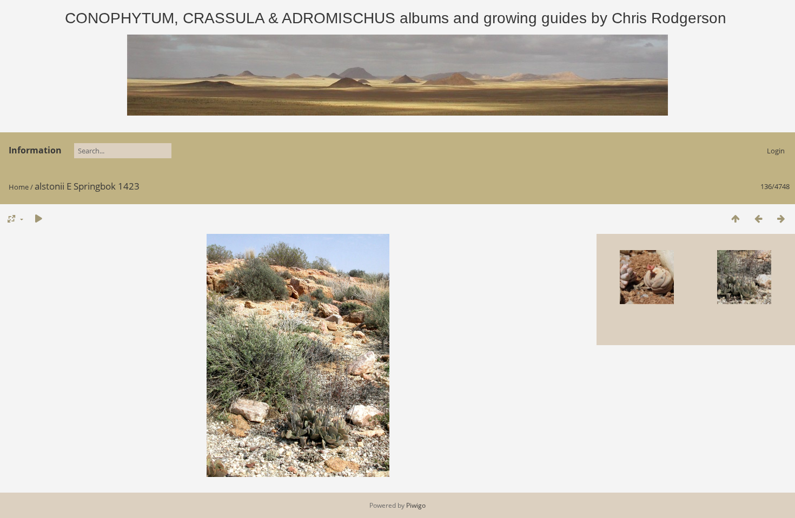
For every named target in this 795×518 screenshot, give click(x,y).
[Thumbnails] (735, 218)
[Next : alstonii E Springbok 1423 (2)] (781, 218)
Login (776, 151)
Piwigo (416, 505)
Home (19, 187)
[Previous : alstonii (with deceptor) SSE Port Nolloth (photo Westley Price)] (758, 218)
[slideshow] (38, 218)
